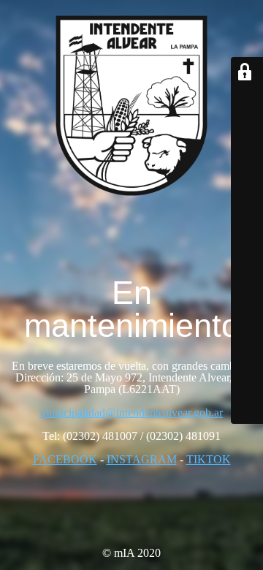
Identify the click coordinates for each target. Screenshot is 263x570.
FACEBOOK (65, 459)
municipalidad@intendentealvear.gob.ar (131, 412)
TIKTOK (208, 459)
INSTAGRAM (142, 459)
